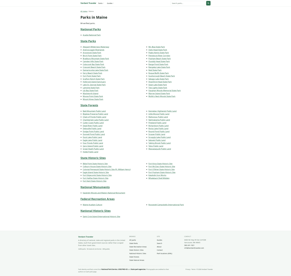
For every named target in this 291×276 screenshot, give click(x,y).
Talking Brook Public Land (159, 143)
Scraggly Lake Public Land (159, 137)
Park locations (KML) (164, 253)
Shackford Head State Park (160, 82)
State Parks (88, 41)
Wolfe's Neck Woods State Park (161, 96)
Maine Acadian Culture (92, 204)
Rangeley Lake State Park (159, 67)
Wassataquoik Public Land (159, 149)
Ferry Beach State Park (92, 73)
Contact (160, 250)
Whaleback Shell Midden (158, 178)
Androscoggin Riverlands (93, 50)
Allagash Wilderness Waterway (96, 47)
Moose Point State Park (93, 96)
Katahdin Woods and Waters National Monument (104, 193)
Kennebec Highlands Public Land (162, 111)
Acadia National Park (92, 35)
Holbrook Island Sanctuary (94, 82)
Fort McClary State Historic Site (161, 166)
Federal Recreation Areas (97, 199)
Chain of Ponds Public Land (94, 117)
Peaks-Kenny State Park (158, 52)
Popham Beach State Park (159, 58)
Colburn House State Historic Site (97, 166)
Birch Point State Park (92, 55)
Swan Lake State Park (157, 84)
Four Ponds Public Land (93, 143)
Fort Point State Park (92, 76)
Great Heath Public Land (93, 149)
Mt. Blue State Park (156, 47)
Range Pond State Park (158, 64)
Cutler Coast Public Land (93, 122)
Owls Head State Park (157, 50)
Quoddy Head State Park (159, 61)
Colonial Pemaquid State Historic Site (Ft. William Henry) (107, 169)
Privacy (188, 269)
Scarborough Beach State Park (161, 76)
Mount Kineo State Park (93, 99)
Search (159, 243)
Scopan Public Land (156, 134)
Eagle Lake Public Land (92, 140)
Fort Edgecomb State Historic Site (97, 175)
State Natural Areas (136, 260)
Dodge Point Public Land (93, 131)
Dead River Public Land (92, 125)
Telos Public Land (155, 146)
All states (83, 11)
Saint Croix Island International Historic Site (101, 216)
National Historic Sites (95, 211)
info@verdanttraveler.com (194, 248)
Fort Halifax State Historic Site (95, 178)
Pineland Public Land (157, 122)
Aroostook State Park (92, 52)
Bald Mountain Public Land (94, 111)
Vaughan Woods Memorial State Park (164, 90)
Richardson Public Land (158, 125)
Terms (193, 269)
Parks (100, 3)
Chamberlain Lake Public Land (96, 120)
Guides (109, 3)
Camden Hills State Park (93, 61)
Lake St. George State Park (94, 84)
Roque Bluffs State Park (158, 73)
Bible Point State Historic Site (95, 163)
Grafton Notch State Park (94, 79)
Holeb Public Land (90, 152)
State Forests (89, 105)
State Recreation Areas (138, 247)
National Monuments (95, 187)
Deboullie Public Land (92, 128)
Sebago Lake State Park (158, 79)
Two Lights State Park (157, 87)
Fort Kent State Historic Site (94, 181)
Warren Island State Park (159, 93)
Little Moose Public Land (158, 114)
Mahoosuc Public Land (158, 117)
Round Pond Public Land (158, 131)
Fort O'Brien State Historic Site (161, 169)
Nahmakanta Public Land (159, 120)
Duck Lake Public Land (92, 137)
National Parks (90, 29)
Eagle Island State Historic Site (96, 172)
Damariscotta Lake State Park (95, 70)
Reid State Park (155, 70)
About (159, 247)
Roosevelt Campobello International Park (166, 204)
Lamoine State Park (91, 87)
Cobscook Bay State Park (93, 64)
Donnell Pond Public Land (94, 134)
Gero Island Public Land (93, 146)
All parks (132, 240)
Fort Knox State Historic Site (160, 163)
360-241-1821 (189, 245)
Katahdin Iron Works (157, 175)
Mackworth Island (90, 93)
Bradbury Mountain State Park (96, 58)
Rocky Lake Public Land (158, 128)
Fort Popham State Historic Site (161, 172)
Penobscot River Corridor (159, 55)
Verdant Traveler (88, 3)
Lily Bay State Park (90, 90)
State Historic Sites (93, 158)
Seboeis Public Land (157, 140)
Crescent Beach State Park (94, 67)
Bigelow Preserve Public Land (95, 114)
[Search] (208, 3)
